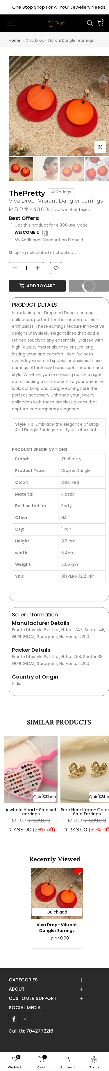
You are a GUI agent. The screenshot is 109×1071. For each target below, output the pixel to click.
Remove (78, 871)
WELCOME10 (27, 232)
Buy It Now (93, 284)
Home (14, 40)
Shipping (17, 252)
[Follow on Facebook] (14, 1019)
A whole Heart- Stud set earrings (31, 812)
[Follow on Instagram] (25, 1019)
